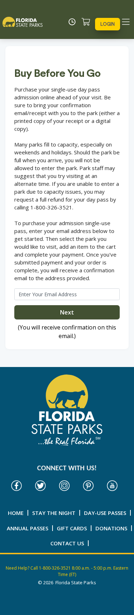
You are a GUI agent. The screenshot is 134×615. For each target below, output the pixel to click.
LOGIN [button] (107, 24)
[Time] (74, 21)
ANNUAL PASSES (27, 528)
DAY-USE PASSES (105, 512)
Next (67, 312)
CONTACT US (67, 543)
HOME (16, 512)
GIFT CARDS (72, 528)
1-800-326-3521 (55, 568)
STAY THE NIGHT (53, 512)
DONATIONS (111, 528)
